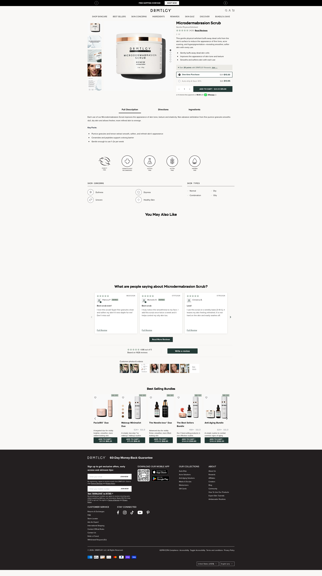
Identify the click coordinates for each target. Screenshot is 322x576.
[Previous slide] (96, 3)
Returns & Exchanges (96, 511)
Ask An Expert (93, 522)
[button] (182, 30)
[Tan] (123, 413)
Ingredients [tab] (194, 109)
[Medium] (123, 409)
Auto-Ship (183, 471)
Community (213, 488)
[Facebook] (118, 512)
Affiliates (212, 478)
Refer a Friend (93, 536)
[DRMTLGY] (161, 10)
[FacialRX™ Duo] (105, 407)
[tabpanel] (161, 144)
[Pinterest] (148, 512)
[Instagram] (125, 512)
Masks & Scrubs (185, 481)
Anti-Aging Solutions (187, 478)
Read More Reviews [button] (161, 339)
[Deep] (123, 416)
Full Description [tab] (130, 109)
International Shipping (96, 525)
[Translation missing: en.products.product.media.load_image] (95, 27)
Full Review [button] (102, 330)
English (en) (225, 564)
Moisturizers (184, 485)
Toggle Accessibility (197, 550)
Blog (210, 485)
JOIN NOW (124, 476)
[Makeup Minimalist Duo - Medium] (133, 407)
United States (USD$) (206, 564)
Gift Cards (183, 488)
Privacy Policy (229, 550)
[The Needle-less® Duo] (161, 407)
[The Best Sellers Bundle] (189, 407)
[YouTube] (140, 512)
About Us (212, 471)
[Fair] (123, 406)
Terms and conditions (214, 550)
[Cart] (233, 10)
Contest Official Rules (96, 529)
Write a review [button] (182, 351)
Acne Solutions (185, 474)
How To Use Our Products (219, 492)
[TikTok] (132, 512)
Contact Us (92, 532)
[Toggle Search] (226, 10)
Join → (214, 67)
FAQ (89, 515)
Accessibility (184, 550)
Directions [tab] (163, 109)
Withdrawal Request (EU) (97, 539)
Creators (212, 481)
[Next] (225, 3)
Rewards (212, 474)
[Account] (229, 10)
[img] (103, 296)
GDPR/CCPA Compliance (168, 550)
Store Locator (93, 518)
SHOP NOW (172, 3)
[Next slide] (230, 317)
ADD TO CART (212, 89)
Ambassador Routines (217, 499)
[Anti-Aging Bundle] (216, 407)
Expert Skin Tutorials (216, 495)
